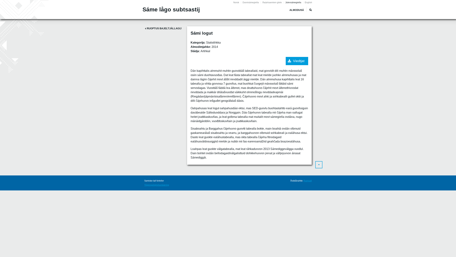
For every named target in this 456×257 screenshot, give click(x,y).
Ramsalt (308, 181)
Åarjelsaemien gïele (272, 2)
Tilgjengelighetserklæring (156, 185)
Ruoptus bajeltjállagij (164, 28)
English (308, 2)
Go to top (318, 164)
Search (310, 10)
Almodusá (296, 10)
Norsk (236, 2)
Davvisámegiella (251, 2)
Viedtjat (298, 61)
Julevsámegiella (293, 2)
